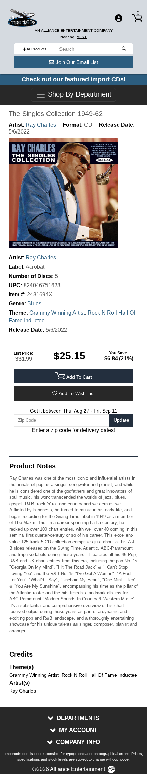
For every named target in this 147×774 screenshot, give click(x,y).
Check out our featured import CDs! (74, 79)
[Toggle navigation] (118, 18)
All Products (36, 49)
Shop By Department (78, 94)
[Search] (124, 48)
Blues (34, 303)
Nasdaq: (73, 37)
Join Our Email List (77, 62)
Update (121, 420)
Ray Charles (41, 125)
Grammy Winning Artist (57, 313)
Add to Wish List (77, 393)
